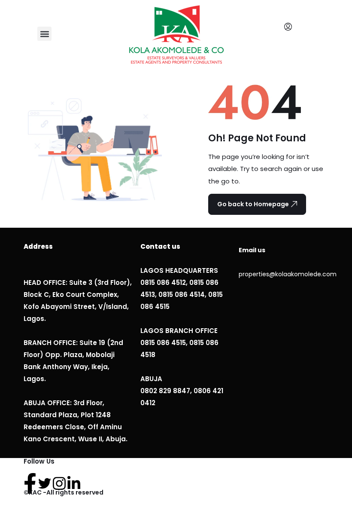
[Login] (290, 27)
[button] (44, 34)
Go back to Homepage (253, 204)
